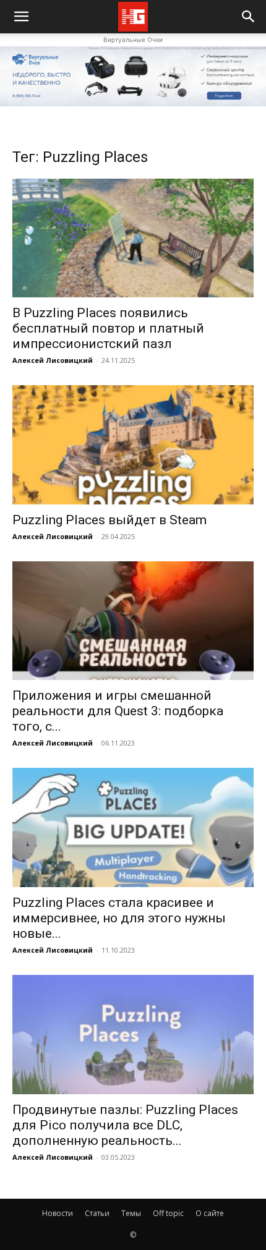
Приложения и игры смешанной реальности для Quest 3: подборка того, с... (117, 711)
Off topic (168, 1213)
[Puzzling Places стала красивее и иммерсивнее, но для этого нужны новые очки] (133, 827)
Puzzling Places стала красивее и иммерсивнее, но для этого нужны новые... (119, 918)
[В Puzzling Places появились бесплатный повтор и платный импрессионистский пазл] (133, 238)
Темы (131, 1213)
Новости (57, 1213)
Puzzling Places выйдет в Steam (109, 519)
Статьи (97, 1213)
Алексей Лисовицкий (52, 360)
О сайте (209, 1213)
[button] (248, 16)
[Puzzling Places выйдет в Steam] (133, 444)
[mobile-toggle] (21, 16)
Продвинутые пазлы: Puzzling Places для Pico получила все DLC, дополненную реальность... (125, 1125)
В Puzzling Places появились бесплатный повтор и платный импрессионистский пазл (108, 328)
